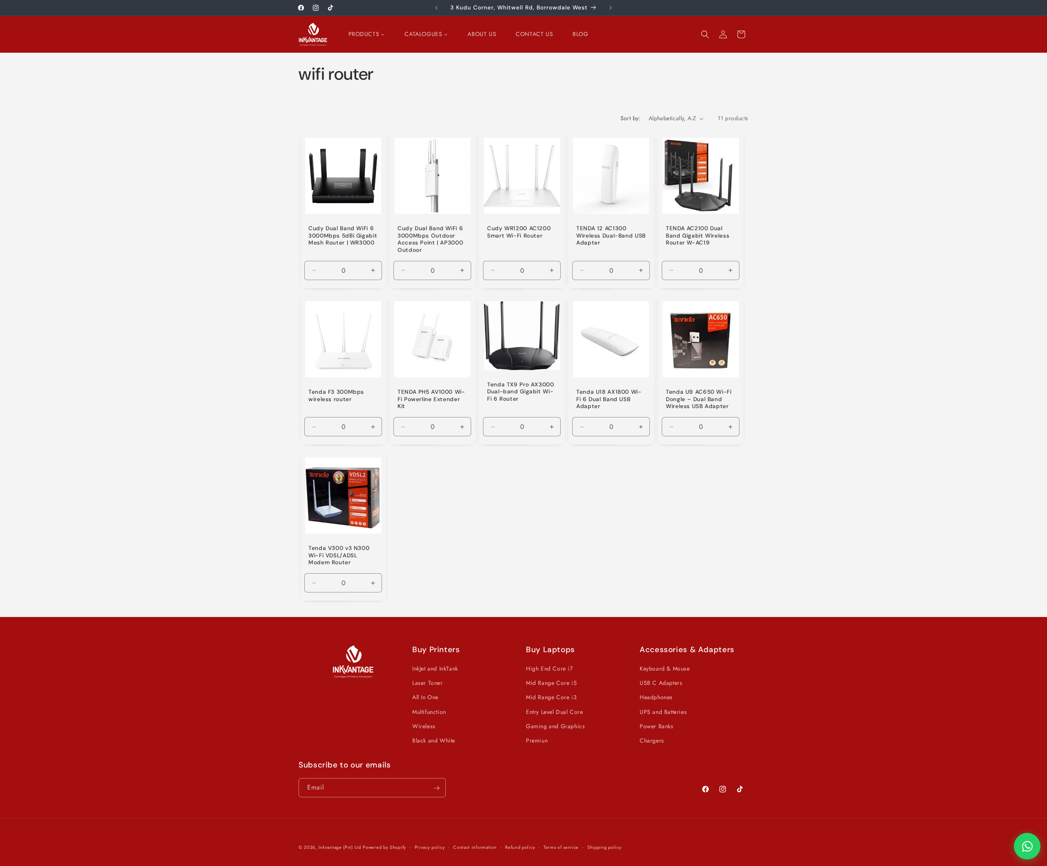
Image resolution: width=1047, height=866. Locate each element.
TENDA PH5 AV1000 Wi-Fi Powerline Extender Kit (431, 399)
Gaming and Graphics (555, 726)
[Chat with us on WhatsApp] (1027, 846)
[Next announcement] (611, 8)
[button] (705, 34)
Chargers (652, 740)
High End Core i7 (549, 668)
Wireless (424, 726)
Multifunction (429, 712)
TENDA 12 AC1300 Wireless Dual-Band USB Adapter (611, 235)
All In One (425, 697)
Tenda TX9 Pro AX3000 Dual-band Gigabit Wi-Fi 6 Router (520, 391)
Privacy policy (430, 847)
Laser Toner (427, 683)
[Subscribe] (436, 788)
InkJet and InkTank (435, 668)
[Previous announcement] (436, 8)
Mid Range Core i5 (551, 683)
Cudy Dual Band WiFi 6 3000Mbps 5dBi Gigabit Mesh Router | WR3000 (342, 235)
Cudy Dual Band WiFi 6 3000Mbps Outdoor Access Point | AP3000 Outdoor (430, 239)
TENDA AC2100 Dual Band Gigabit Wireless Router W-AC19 (697, 235)
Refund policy (520, 847)
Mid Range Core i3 (551, 697)
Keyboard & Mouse (665, 668)
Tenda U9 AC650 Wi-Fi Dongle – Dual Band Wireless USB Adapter (699, 399)
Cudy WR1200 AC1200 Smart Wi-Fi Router (518, 232)
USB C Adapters (661, 683)
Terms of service (561, 847)
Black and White (433, 740)
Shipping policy (604, 847)
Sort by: (630, 118)
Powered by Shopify (384, 847)
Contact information (475, 847)
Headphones (656, 697)
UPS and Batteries (663, 712)
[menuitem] (367, 34)
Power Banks (657, 726)
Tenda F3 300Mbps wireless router (336, 395)
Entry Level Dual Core (554, 712)
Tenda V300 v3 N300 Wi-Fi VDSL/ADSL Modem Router (338, 555)
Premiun (537, 740)
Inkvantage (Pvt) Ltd (340, 847)
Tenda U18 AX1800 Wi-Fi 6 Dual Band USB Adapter (609, 399)
